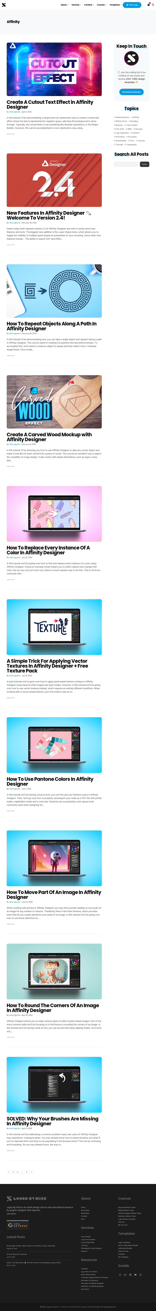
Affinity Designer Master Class (129, 1213)
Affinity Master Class (126, 1210)
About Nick (85, 1210)
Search (144, 164)
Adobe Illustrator (123, 117)
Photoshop (120, 137)
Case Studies (131, 125)
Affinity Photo (121, 121)
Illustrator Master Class (127, 1216)
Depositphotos (110, 1307)
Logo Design (86, 1236)
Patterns (136, 133)
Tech (132, 140)
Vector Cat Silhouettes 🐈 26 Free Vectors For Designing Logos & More (34, 1263)
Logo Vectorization (88, 1239)
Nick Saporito (15, 112)
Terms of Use (67, 1307)
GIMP (129, 129)
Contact (84, 1216)
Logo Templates (124, 1242)
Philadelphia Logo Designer (91, 1248)
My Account (122, 1225)
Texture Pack (123, 1251)
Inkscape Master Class (127, 1207)
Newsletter (85, 1213)
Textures (141, 140)
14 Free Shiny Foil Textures (17, 1254)
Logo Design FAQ (87, 1242)
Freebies (121, 1254)
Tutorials (119, 144)
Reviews (84, 1251)
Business (119, 125)
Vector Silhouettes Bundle (128, 1245)
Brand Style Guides (88, 1274)
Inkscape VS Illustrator (89, 1280)
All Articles (85, 1289)
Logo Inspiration (122, 133)
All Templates (123, 1257)
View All (121, 1222)
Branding (134, 121)
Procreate (132, 137)
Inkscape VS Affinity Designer (92, 1283)
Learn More (11, 1214)
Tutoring (84, 1245)
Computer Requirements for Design (94, 1277)
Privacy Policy (80, 1307)
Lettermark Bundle (125, 1248)
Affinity (136, 117)
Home (83, 1207)
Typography (131, 144)
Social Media (121, 140)
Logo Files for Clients (89, 1272)
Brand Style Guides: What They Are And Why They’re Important (31, 1246)
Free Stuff (120, 129)
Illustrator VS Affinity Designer (92, 1286)
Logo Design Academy (126, 1219)
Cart (82, 1219)
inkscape (139, 129)
